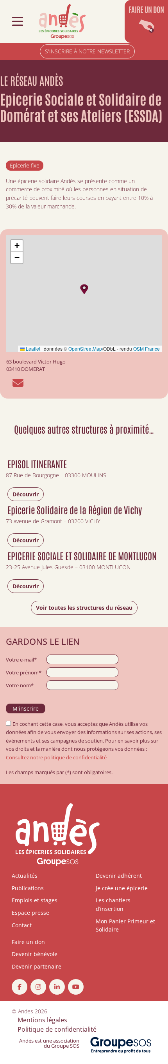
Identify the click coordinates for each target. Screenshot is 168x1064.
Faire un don (28, 942)
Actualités (25, 875)
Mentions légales (42, 1020)
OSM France (146, 348)
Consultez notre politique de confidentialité (56, 757)
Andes (25, 1011)
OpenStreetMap (85, 348)
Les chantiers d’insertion (113, 904)
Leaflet (32, 348)
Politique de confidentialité (57, 1029)
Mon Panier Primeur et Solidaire (125, 925)
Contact (22, 925)
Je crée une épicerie (122, 888)
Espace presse (30, 912)
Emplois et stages (34, 900)
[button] (84, 289)
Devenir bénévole (34, 954)
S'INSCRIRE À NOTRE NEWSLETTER (87, 51)
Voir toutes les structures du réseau (84, 607)
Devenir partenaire (36, 966)
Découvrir (26, 494)
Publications (28, 888)
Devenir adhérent (119, 875)
